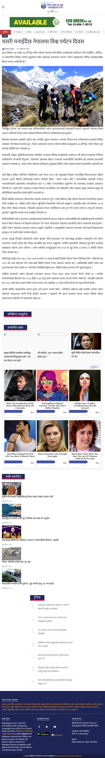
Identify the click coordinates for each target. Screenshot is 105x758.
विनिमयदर (53, 32)
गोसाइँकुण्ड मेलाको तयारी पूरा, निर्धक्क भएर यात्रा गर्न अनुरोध (25, 518)
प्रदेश (3, 707)
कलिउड (89, 704)
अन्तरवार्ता (61, 707)
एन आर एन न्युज (25, 707)
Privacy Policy (60, 756)
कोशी (40, 707)
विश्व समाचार (36, 704)
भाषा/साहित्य (53, 707)
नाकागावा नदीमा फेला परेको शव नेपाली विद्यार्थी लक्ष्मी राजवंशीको (53, 607)
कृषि (17, 709)
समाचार (5, 36)
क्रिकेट (28, 709)
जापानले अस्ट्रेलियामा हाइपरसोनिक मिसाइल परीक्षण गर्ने (55, 682)
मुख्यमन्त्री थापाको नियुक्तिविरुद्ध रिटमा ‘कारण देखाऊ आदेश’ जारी (27, 497)
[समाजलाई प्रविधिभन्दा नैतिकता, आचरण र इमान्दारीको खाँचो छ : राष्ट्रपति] (52, 532)
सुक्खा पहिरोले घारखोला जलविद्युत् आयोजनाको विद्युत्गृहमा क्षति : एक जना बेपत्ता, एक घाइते (17, 357)
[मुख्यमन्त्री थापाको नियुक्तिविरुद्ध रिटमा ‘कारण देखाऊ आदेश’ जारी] (52, 488)
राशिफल (19, 32)
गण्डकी (4, 709)
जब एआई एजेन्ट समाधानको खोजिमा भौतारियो (52, 632)
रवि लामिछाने (67, 32)
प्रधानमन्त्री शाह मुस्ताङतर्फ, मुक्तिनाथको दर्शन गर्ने (53, 657)
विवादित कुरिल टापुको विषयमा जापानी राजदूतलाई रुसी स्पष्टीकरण (53, 669)
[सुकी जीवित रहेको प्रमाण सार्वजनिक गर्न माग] (86, 341)
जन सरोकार (18, 704)
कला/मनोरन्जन (80, 704)
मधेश (8, 707)
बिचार (49, 704)
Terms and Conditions (74, 756)
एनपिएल (80, 32)
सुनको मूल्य (40, 32)
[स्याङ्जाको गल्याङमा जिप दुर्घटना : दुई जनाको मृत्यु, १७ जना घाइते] (52, 575)
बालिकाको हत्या (93, 32)
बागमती (95, 707)
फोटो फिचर (66, 704)
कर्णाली (34, 707)
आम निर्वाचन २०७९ (64, 709)
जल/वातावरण (56, 704)
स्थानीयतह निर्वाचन (51, 709)
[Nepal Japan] (52, 5)
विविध (42, 709)
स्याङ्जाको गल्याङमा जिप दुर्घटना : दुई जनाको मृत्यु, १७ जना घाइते (28, 584)
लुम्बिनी (45, 707)
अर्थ (25, 704)
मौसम (29, 32)
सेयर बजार (35, 709)
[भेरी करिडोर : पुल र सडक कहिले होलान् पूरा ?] (52, 341)
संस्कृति (74, 709)
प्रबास (43, 704)
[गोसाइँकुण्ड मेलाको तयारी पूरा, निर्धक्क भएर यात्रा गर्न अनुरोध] (52, 510)
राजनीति (10, 704)
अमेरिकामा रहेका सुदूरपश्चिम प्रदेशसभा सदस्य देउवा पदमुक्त (55, 644)
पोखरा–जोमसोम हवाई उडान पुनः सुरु (16, 562)
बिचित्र (83, 707)
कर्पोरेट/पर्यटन (97, 704)
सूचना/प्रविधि (15, 707)
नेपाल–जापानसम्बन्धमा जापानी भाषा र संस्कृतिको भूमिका (52, 619)
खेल (72, 704)
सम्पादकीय (69, 707)
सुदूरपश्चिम (11, 709)
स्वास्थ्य (89, 707)
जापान (29, 704)
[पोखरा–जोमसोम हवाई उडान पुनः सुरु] (52, 553)
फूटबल (22, 709)
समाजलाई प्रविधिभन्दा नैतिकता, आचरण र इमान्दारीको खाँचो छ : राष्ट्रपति (30, 540)
